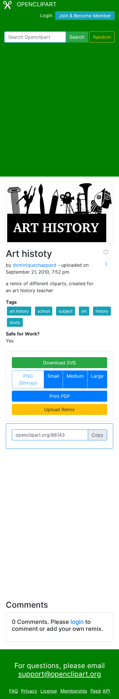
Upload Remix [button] (59, 409)
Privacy (29, 691)
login (77, 621)
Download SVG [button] (59, 363)
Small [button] (53, 376)
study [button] (15, 322)
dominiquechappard (34, 265)
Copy (97, 435)
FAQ (13, 691)
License (48, 691)
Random (102, 37)
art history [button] (19, 311)
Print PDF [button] (59, 396)
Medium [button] (75, 376)
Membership (73, 691)
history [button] (102, 311)
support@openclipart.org (59, 674)
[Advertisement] (59, 109)
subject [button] (65, 311)
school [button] (44, 311)
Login (46, 15)
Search (76, 37)
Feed (95, 691)
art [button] (84, 311)
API (106, 691)
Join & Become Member (85, 15)
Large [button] (97, 376)
